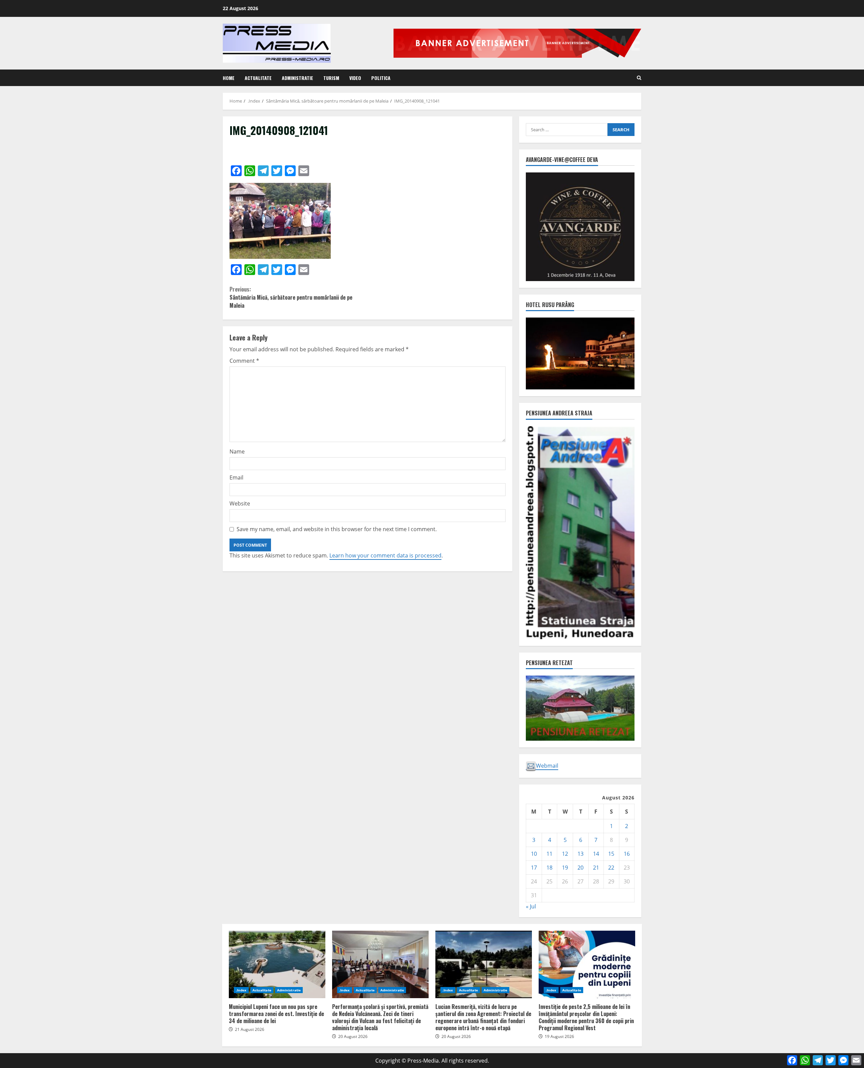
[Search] (639, 77)
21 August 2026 (249, 1029)
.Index (241, 990)
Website (240, 503)
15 (611, 853)
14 (596, 853)
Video (355, 77)
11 (549, 853)
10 (534, 853)
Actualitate (258, 77)
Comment (244, 360)
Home (229, 77)
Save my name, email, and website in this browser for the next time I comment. (337, 529)
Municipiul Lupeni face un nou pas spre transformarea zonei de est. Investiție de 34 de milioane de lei (277, 964)
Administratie (297, 77)
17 (534, 867)
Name (237, 451)
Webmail (547, 765)
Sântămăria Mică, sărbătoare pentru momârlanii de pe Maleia (291, 297)
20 (580, 867)
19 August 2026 (559, 1036)
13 (580, 853)
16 (627, 853)
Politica (380, 77)
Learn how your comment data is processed (385, 555)
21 (596, 867)
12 (565, 853)
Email (236, 477)
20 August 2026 (353, 1036)
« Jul (531, 906)
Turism (331, 77)
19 (565, 867)
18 (549, 867)
